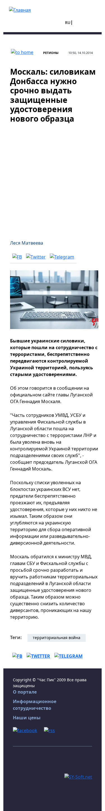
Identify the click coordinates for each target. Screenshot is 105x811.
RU (68, 22)
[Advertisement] (52, 178)
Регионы (51, 53)
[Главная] (20, 9)
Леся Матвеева (26, 243)
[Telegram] (62, 257)
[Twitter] (36, 257)
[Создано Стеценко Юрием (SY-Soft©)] (78, 777)
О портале (25, 692)
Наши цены (27, 718)
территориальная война (56, 637)
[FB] (17, 257)
